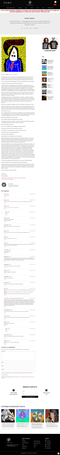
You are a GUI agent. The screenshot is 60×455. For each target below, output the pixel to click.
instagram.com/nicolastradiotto (20, 177)
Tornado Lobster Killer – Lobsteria (23, 423)
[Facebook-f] (4, 3)
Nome (2, 362)
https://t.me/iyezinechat (13, 394)
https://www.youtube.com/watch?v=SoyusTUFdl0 (11, 207)
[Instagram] (6, 3)
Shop (43, 7)
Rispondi (5, 221)
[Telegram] (8, 3)
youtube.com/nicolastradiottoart (8, 179)
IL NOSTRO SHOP (50, 50)
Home (22, 28)
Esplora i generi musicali (11, 7)
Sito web (2, 369)
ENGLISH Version (50, 7)
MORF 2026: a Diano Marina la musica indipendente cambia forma (37, 425)
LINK (46, 394)
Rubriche (19, 7)
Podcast (31, 7)
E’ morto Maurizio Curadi (50, 423)
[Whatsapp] (10, 3)
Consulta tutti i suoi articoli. (13, 185)
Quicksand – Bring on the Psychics (8, 423)
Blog (26, 7)
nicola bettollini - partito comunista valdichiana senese (12, 298)
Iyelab (27, 28)
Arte (37, 7)
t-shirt (5, 126)
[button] (55, 2)
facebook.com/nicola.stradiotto (7, 177)
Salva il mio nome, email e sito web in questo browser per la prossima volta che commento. (17, 372)
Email (2, 365)
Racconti (31, 28)
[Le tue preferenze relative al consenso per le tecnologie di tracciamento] (58, 453)
